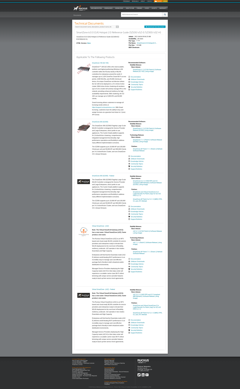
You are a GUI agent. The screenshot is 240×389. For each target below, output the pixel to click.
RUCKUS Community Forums (112, 374)
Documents (77, 15)
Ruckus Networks (144, 366)
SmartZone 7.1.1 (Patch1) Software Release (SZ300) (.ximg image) (147, 140)
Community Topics (137, 84)
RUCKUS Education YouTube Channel (115, 377)
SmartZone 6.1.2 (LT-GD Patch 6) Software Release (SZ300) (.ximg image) (147, 129)
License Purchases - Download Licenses (83, 363)
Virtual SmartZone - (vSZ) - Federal (103, 289)
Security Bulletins (136, 87)
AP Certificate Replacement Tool (81, 370)
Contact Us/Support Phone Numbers (114, 383)
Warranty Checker (109, 362)
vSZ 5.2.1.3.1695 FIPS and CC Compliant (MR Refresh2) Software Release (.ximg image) (146, 296)
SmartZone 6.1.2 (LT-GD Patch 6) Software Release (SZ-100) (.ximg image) (147, 70)
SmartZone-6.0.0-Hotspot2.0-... (147, 43)
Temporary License (77, 364)
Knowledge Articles (137, 82)
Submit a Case (76, 377)
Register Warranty (109, 360)
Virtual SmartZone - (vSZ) (100, 226)
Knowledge (119, 8)
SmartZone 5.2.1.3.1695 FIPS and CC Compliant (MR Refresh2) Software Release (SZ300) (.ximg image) (147, 182)
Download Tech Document (156, 27)
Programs (126, 1)
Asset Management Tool (78, 369)
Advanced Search (109, 369)
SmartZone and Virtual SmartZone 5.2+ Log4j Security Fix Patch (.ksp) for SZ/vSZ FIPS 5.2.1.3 (147, 193)
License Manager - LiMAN (79, 362)
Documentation (96, 8)
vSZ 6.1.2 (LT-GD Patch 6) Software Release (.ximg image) (147, 232)
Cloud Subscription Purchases (80, 378)
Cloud (159, 1)
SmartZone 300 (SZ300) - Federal (103, 176)
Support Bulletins (136, 89)
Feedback (107, 384)
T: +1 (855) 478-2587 (143, 370)
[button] (165, 14)
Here (89, 43)
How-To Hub (130, 8)
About (143, 1)
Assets (154, 8)
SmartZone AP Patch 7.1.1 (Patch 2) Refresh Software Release (147, 150)
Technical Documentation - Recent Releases (116, 371)
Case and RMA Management (80, 373)
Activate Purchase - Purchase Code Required (84, 375)
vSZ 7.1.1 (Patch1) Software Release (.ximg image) (147, 243)
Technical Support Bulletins (111, 375)
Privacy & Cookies (126, 386)
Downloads (108, 8)
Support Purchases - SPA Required (81, 374)
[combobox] (141, 14)
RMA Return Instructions (111, 364)
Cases (147, 8)
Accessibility (134, 386)
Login (165, 1)
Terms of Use (117, 386)
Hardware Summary (77, 371)
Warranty (163, 8)
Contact (150, 1)
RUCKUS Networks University (112, 378)
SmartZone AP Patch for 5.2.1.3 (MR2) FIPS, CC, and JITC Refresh (147, 200)
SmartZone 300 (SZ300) (100, 122)
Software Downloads (138, 79)
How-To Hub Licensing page (80, 360)
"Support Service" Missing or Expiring (114, 363)
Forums (139, 8)
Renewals (135, 1)
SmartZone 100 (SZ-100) (100, 63)
